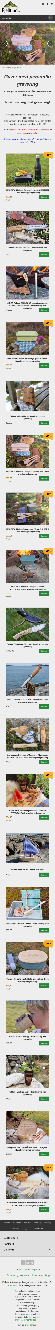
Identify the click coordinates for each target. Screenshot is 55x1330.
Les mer (33, 1316)
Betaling (37, 1222)
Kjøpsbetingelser (32, 1269)
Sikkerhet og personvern (18, 1275)
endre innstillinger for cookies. (27, 1319)
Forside (7, 1222)
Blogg (48, 1275)
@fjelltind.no (16, 67)
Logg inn (26, 1228)
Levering (47, 1222)
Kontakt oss (38, 1228)
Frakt (19, 1269)
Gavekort (16, 1228)
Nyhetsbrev (37, 1275)
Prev (7, 43)
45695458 (12, 1285)
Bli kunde (17, 1222)
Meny (8, 17)
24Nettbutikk (32, 1324)
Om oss (27, 1222)
